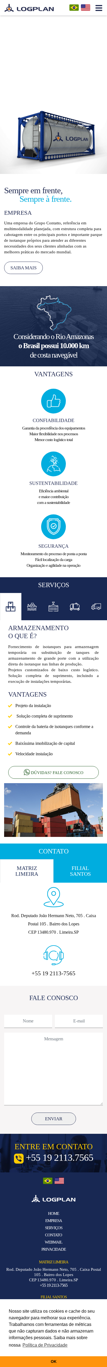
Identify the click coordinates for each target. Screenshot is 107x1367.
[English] (85, 7)
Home (53, 1213)
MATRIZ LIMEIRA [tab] (26, 871)
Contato (53, 1235)
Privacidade (53, 1249)
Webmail (53, 1242)
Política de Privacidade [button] (44, 1345)
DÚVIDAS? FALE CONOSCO (56, 772)
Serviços (53, 1228)
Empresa (53, 1220)
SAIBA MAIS (23, 267)
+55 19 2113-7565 (53, 1285)
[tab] (10, 607)
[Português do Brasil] (75, 7)
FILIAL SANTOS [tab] (80, 871)
